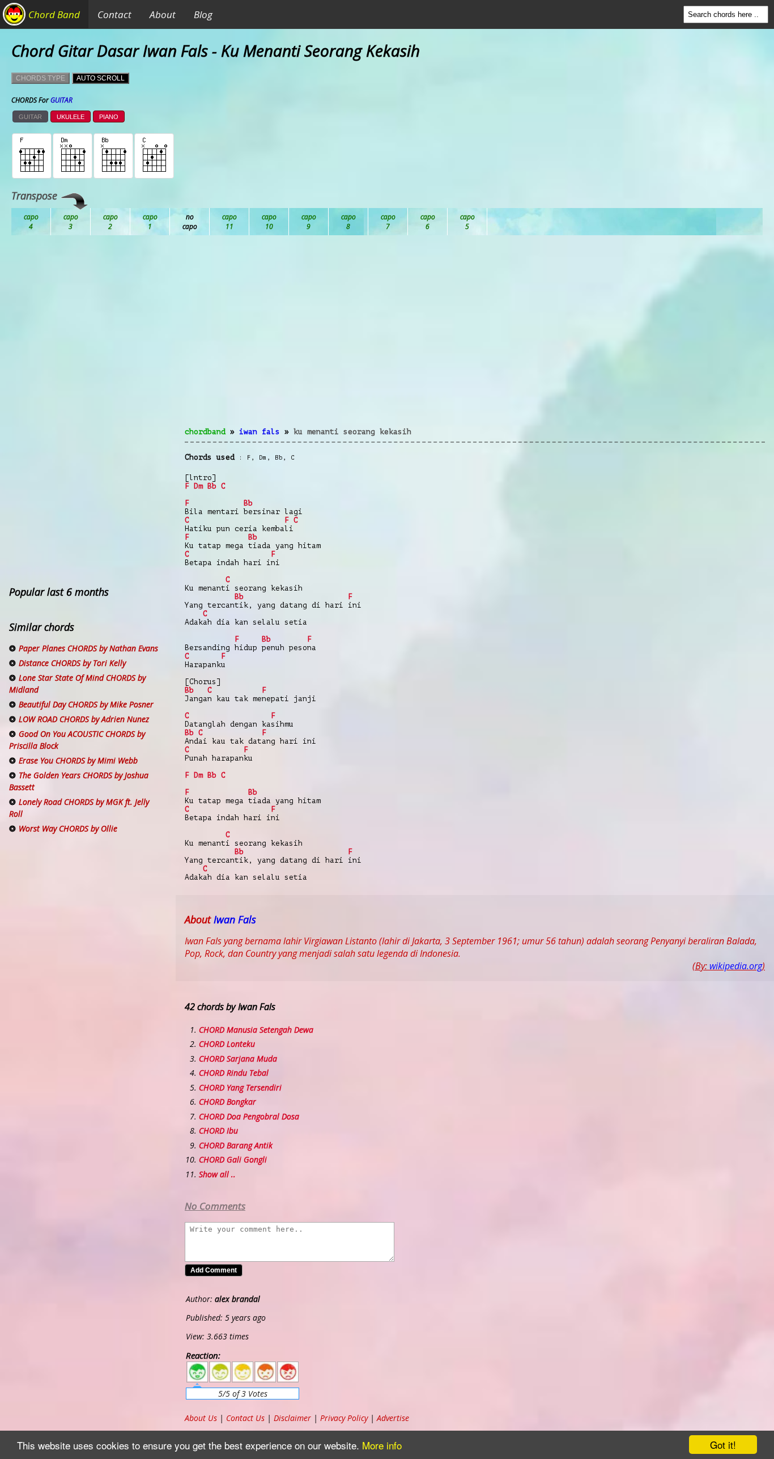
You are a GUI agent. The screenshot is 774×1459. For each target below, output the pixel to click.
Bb (110, 221)
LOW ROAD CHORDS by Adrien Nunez (84, 719)
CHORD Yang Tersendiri (240, 1087)
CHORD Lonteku (227, 1043)
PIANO (108, 116)
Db (229, 221)
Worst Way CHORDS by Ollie (68, 828)
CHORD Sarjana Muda (238, 1058)
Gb (428, 221)
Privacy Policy (344, 1418)
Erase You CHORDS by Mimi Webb (78, 760)
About (163, 14)
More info (382, 1445)
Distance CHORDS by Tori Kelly (72, 663)
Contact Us (245, 1418)
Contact (114, 14)
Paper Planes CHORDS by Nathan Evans (88, 648)
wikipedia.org (735, 966)
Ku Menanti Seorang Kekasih (352, 431)
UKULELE (70, 116)
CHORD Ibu (218, 1130)
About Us (201, 1418)
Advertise (393, 1418)
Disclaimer (292, 1418)
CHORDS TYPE (40, 78)
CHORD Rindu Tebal (234, 1072)
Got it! (723, 1444)
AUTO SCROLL (100, 78)
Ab (31, 221)
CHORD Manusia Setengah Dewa (256, 1029)
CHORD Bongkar (227, 1101)
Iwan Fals (259, 431)
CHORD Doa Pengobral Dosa (249, 1116)
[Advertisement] (475, 337)
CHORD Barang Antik (236, 1145)
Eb (309, 221)
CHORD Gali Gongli (233, 1159)
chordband (205, 431)
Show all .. (217, 1174)
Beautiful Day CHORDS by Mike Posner (86, 704)
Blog (203, 14)
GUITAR (30, 116)
